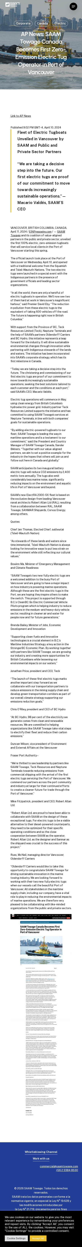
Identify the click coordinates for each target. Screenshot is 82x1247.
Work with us (41, 1158)
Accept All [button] (38, 1238)
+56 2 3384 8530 (67, 1170)
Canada (42, 23)
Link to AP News (20, 115)
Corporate (23, 23)
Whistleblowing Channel (41, 1151)
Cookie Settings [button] (16, 1238)
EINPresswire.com (40, 231)
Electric (60, 23)
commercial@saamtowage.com (59, 1166)
